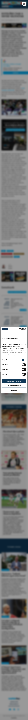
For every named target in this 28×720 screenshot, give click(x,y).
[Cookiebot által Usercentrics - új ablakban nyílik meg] (19, 329)
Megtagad (14, 390)
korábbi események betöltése (17, 292)
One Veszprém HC (6, 254)
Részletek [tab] (14, 333)
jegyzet (17, 256)
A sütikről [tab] (23, 333)
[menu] (26, 6)
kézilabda (10, 251)
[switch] (24, 364)
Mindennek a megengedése (14, 381)
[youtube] (10, 709)
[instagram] (18, 709)
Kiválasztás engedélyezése (14, 385)
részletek (23, 309)
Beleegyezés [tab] (5, 333)
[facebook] (14, 709)
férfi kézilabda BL (18, 254)
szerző (9, 264)
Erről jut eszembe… (7, 256)
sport (3, 251)
